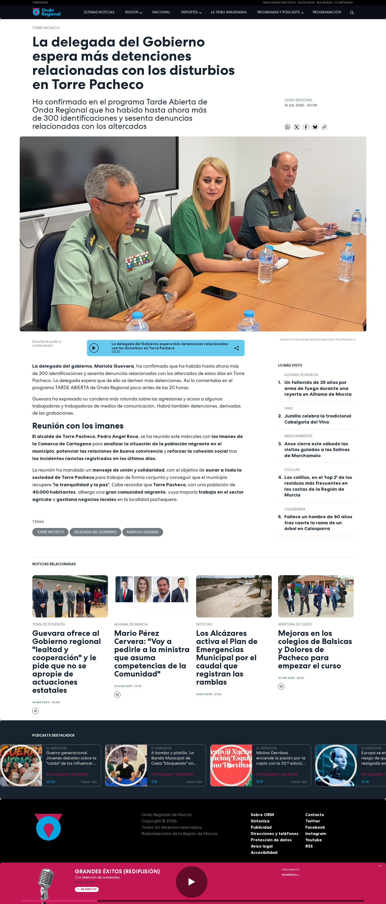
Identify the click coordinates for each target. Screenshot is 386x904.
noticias (204, 624)
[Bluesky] (315, 127)
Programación (327, 12)
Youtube (313, 839)
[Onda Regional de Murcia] (46, 12)
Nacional (161, 12)
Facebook (315, 827)
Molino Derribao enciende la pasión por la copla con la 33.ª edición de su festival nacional (280, 758)
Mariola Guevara (143, 532)
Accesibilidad (264, 852)
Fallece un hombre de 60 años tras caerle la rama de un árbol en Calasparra (318, 522)
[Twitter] (297, 127)
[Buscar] (350, 12)
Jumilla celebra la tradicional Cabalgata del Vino (317, 419)
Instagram (315, 833)
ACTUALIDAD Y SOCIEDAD (67, 774)
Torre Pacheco (46, 28)
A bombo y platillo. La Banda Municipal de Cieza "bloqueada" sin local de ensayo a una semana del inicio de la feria (173, 758)
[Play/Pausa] (191, 882)
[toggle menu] (141, 12)
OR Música (289, 874)
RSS (309, 846)
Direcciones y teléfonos (275, 833)
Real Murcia (324, 2)
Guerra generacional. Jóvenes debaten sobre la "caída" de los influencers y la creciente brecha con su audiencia (71, 758)
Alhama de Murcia (301, 375)
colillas (292, 469)
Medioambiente (298, 436)
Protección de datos (271, 839)
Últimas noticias (99, 12)
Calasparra (294, 509)
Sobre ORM (262, 814)
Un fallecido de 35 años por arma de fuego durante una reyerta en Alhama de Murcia (318, 388)
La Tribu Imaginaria (229, 12)
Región (131, 12)
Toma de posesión (48, 624)
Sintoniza (260, 820)
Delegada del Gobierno (95, 532)
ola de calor (306, 2)
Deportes (189, 12)
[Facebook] (306, 127)
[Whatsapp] (287, 127)
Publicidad (261, 827)
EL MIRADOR (56, 748)
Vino (288, 408)
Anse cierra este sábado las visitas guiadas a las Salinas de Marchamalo (317, 449)
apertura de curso (295, 624)
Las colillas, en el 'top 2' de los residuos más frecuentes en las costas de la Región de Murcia (318, 486)
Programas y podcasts (278, 12)
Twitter (312, 820)
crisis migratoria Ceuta (279, 2)
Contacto (314, 814)
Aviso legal (262, 846)
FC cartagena (344, 2)
